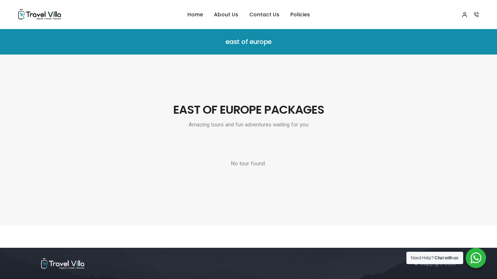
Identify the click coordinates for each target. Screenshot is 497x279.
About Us (226, 14)
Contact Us (264, 14)
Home (195, 14)
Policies (300, 14)
